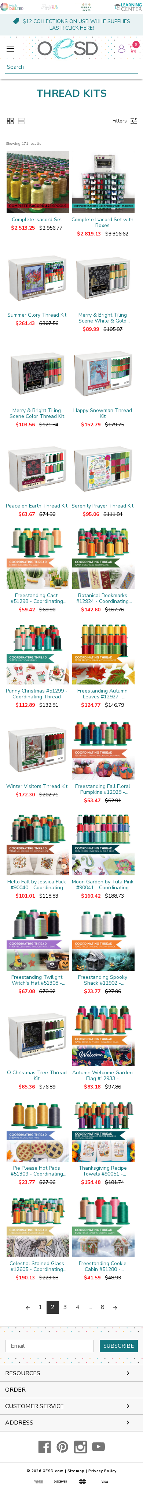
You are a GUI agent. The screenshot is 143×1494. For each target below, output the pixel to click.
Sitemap (76, 1471)
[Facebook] (44, 1447)
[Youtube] (98, 1447)
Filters (120, 120)
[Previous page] (28, 1307)
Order (15, 1390)
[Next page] (115, 1307)
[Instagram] (80, 1447)
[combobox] (71, 67)
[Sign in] (120, 48)
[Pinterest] (62, 1447)
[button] (10, 121)
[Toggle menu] (10, 48)
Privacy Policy (102, 1471)
